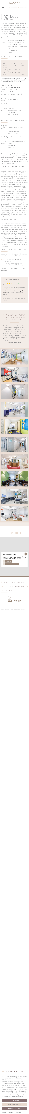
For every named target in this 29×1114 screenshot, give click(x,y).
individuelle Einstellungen (14, 1108)
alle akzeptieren (14, 1100)
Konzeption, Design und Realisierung (13, 265)
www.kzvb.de (11, 150)
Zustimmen (8, 561)
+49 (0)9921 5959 (13, 7)
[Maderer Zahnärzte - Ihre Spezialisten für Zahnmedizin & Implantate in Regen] (14, 4)
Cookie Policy (19, 1112)
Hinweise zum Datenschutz (12, 563)
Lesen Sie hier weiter (15, 342)
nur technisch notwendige (14, 1104)
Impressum (4, 1112)
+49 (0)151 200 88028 (23, 7)
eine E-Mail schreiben (12, 81)
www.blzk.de (11, 117)
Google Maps (23, 556)
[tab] (14, 583)
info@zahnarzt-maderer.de (16, 92)
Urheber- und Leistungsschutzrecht (12, 263)
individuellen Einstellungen (15, 1097)
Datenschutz (11, 1112)
